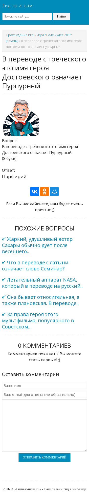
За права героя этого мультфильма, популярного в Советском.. (38, 320)
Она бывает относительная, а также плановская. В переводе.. (40, 300)
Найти (61, 16)
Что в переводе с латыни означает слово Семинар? (35, 265)
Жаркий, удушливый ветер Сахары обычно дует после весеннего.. (37, 245)
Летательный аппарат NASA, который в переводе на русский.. (42, 282)
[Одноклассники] (44, 191)
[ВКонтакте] (34, 191)
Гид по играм (17, 5)
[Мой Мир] (54, 191)
